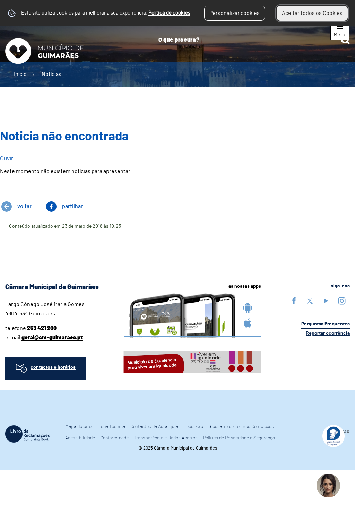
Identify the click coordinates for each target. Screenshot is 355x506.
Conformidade (114, 438)
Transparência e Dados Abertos (166, 438)
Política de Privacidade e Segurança (239, 438)
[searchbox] (251, 40)
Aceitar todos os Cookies (312, 13)
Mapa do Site (78, 426)
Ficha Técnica (111, 426)
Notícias (51, 74)
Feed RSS (193, 426)
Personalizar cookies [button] (234, 13)
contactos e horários (53, 367)
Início (20, 74)
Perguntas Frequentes (325, 324)
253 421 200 (42, 328)
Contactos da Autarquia (154, 426)
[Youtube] (326, 301)
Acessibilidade (80, 438)
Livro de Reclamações (27, 434)
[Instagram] (342, 301)
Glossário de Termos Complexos (241, 426)
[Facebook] (294, 301)
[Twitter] (310, 301)
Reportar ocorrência (328, 333)
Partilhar (72, 206)
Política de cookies (169, 13)
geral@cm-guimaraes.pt (52, 337)
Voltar (24, 206)
